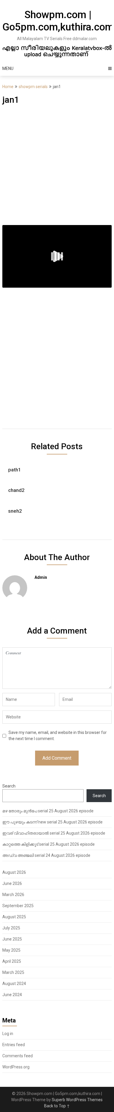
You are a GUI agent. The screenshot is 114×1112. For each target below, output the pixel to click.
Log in (7, 1033)
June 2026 (12, 883)
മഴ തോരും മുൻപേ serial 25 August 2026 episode (48, 811)
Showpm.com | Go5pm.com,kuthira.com (58, 21)
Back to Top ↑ (57, 1106)
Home (7, 86)
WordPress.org (16, 1067)
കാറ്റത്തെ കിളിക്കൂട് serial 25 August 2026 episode (48, 844)
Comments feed (17, 1055)
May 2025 (11, 950)
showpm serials (33, 86)
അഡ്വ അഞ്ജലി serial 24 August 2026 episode (46, 855)
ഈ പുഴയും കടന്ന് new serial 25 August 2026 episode (52, 822)
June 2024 (12, 994)
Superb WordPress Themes (77, 1099)
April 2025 (11, 961)
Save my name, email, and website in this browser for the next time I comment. (57, 735)
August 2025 (14, 916)
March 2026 (13, 894)
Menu (7, 68)
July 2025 (11, 928)
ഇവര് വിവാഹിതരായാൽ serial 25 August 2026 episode (53, 833)
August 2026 (14, 872)
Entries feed (13, 1044)
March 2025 (13, 972)
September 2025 (18, 905)
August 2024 (14, 983)
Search (8, 786)
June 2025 (12, 939)
